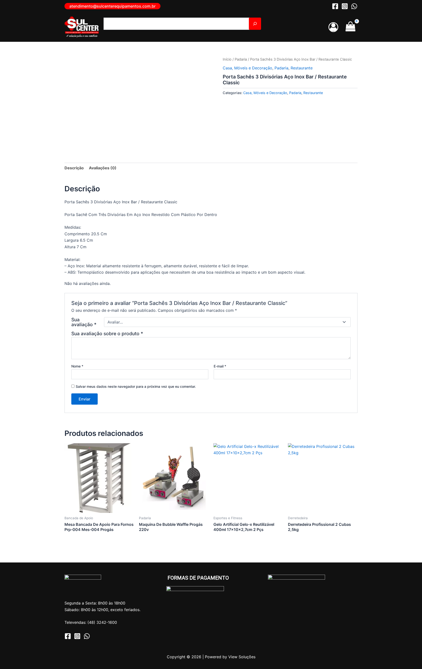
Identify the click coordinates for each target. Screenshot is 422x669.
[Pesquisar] (255, 24)
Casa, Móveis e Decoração (247, 67)
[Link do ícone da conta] (333, 27)
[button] (112, 6)
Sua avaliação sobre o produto (107, 333)
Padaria (241, 59)
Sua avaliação (83, 322)
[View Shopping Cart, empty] (350, 27)
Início (227, 59)
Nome (77, 366)
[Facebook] (335, 6)
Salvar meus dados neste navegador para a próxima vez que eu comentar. (136, 386)
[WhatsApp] (354, 6)
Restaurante (302, 67)
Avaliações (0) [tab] (102, 167)
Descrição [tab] (74, 167)
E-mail (220, 366)
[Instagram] (344, 6)
